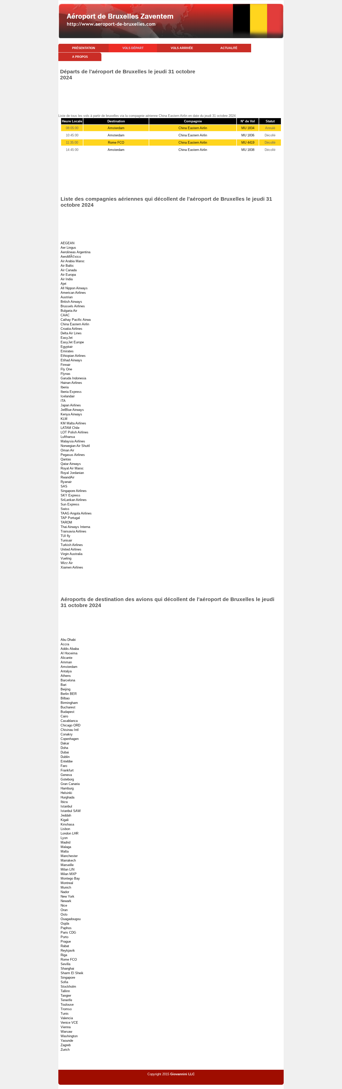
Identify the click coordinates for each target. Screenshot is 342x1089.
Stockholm (68, 986)
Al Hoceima (69, 653)
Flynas (65, 374)
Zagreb (66, 1045)
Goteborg (67, 779)
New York (67, 896)
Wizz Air (67, 563)
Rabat (65, 946)
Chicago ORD (70, 725)
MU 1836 (247, 135)
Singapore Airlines (74, 491)
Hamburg (67, 788)
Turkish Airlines (72, 545)
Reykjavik (68, 950)
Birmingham (69, 703)
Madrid (65, 842)
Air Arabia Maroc (73, 261)
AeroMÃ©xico (71, 256)
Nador (65, 892)
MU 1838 (247, 150)
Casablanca (69, 721)
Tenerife (66, 1000)
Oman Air (67, 450)
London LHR (69, 833)
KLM (64, 419)
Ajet (63, 284)
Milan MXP (69, 874)
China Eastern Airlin (193, 128)
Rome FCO (116, 142)
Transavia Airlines (73, 531)
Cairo (64, 716)
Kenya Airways (71, 414)
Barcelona (68, 680)
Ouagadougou (71, 919)
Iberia (65, 387)
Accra (65, 644)
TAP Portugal (70, 518)
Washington (69, 1036)
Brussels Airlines (73, 306)
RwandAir (67, 477)
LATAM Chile (70, 428)
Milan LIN (67, 869)
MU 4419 (247, 142)
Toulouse (67, 1004)
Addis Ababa (70, 649)
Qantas (66, 459)
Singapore (68, 977)
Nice (64, 905)
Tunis (65, 1013)
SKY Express (70, 495)
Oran (64, 910)
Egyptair (67, 347)
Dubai (65, 752)
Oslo (64, 914)
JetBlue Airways (72, 410)
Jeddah (66, 815)
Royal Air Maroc (72, 468)
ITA (63, 401)
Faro (64, 766)
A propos (80, 57)
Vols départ (132, 48)
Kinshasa (67, 824)
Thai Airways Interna (75, 527)
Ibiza (64, 802)
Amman (66, 662)
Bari (63, 685)
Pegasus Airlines (73, 455)
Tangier (66, 995)
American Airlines (73, 293)
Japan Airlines (71, 405)
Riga (64, 955)
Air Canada (69, 270)
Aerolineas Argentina (75, 252)
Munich (66, 887)
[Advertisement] (149, 94)
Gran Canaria (70, 784)
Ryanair (66, 482)
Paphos (66, 928)
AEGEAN (67, 243)
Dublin (65, 757)
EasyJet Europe (72, 342)
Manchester (69, 856)
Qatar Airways (71, 464)
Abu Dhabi (68, 640)
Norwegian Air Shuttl (75, 446)
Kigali (65, 820)
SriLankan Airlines (74, 500)
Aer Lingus (68, 247)
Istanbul (66, 806)
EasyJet (67, 338)
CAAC (65, 315)
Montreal (67, 883)
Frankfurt (67, 770)
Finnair (65, 365)
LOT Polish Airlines (74, 432)
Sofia (64, 982)
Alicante (66, 658)
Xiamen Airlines (72, 567)
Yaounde (67, 1040)
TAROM (66, 522)
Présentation (83, 48)
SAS (64, 486)
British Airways (71, 302)
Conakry (67, 734)
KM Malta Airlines (73, 423)
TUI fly (65, 536)
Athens (66, 676)
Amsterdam (116, 128)
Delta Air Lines (71, 333)
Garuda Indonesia (73, 378)
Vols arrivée (182, 48)
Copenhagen (70, 739)
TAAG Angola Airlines (76, 513)
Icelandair (68, 396)
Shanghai (67, 968)
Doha (64, 748)
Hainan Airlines (71, 383)
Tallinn (65, 991)
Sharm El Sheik (72, 973)
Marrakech (68, 860)
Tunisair (66, 540)
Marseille (67, 865)
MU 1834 (247, 128)
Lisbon (65, 829)
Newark (66, 901)
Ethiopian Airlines (73, 356)
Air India (67, 279)
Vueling (66, 558)
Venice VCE (69, 1022)
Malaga (66, 847)
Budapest (67, 712)
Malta (65, 851)
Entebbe (67, 761)
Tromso (66, 1009)
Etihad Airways (71, 360)
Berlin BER (69, 694)
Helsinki (66, 793)
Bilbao (65, 698)
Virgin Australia (71, 554)
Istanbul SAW (71, 811)
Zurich (65, 1049)
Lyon (64, 838)
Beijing (65, 689)
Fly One (66, 369)
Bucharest (68, 707)
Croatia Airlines (71, 329)
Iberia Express (71, 392)
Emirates (67, 351)
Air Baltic (67, 265)
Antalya (66, 671)
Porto (64, 937)
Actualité (228, 48)
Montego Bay (70, 878)
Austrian (67, 297)
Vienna (66, 1027)
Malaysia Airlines (73, 441)
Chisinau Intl (70, 730)
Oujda (65, 923)
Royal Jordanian (72, 473)
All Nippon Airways (74, 288)
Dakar (65, 743)
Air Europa (68, 275)
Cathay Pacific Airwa (76, 320)
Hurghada (67, 797)
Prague (66, 941)
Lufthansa (68, 437)
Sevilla (65, 964)
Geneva (66, 775)
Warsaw (66, 1031)
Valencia (67, 1018)
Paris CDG (68, 932)
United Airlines (71, 549)
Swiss (65, 509)
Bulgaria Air (69, 311)
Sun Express (70, 504)
